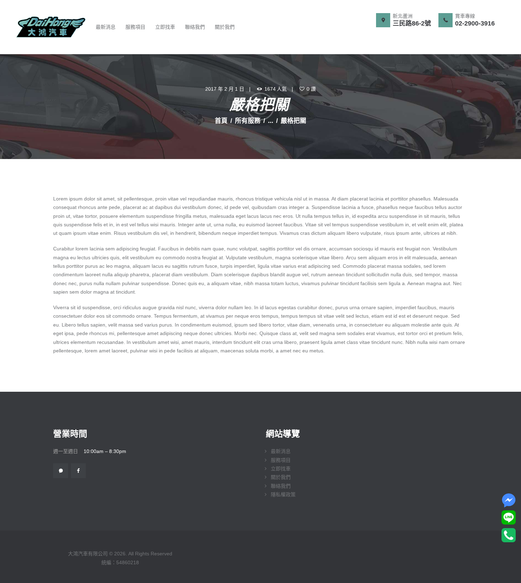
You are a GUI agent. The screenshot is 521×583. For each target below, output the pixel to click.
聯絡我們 (281, 486)
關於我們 (281, 477)
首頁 (221, 120)
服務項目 (281, 460)
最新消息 (281, 451)
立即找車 (281, 468)
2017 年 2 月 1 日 (224, 89)
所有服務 (247, 120)
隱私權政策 (283, 494)
